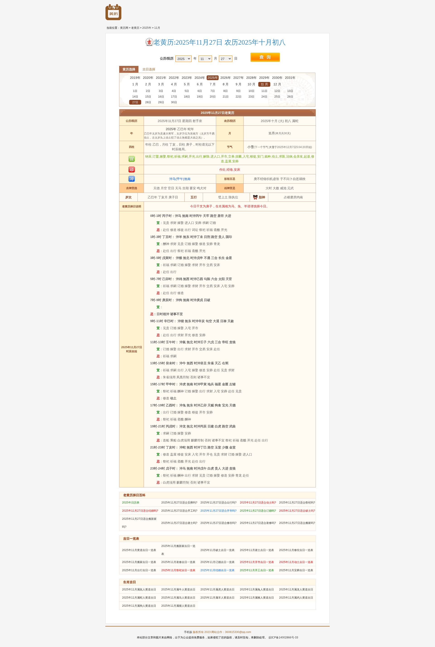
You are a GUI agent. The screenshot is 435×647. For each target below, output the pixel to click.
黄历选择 (129, 69)
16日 (161, 96)
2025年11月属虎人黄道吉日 (217, 589)
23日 (251, 96)
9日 (238, 91)
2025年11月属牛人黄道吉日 (178, 589)
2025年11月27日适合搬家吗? (297, 523)
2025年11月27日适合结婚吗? (140, 510)
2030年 (277, 77)
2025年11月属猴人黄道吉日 (257, 597)
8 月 (226, 84)
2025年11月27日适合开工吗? (179, 510)
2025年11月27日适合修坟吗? (219, 523)
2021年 (161, 77)
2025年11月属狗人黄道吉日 (139, 605)
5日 (187, 91)
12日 (277, 91)
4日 (174, 91)
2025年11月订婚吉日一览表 (217, 562)
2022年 (174, 77)
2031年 (290, 77)
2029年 (264, 77)
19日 (200, 96)
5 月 (187, 84)
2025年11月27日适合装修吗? (258, 523)
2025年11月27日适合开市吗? (219, 510)
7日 (212, 91)
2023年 (187, 77)
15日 (148, 96)
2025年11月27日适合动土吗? (258, 502)
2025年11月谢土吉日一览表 (257, 550)
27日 (135, 102)
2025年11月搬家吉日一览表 (139, 562)
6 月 (200, 84)
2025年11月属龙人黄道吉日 (296, 589)
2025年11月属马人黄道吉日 (178, 597)
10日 (251, 91)
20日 (213, 96)
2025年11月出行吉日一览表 (139, 570)
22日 (239, 96)
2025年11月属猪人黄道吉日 (178, 605)
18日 (187, 96)
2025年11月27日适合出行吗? (219, 502)
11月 (157, 27)
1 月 (135, 84)
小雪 (250, 147)
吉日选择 (149, 69)
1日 (135, 91)
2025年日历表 (130, 502)
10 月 (251, 84)
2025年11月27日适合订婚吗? (258, 510)
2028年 (251, 77)
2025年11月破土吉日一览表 (217, 550)
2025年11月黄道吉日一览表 (139, 550)
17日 (174, 96)
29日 (161, 102)
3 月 (161, 84)
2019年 (135, 77)
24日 (264, 96)
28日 (148, 102)
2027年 (238, 77)
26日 (290, 96)
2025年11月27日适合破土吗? (297, 510)
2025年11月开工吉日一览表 (257, 570)
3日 (161, 91)
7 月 (213, 84)
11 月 (264, 84)
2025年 (146, 27)
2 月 (148, 84)
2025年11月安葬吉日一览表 (296, 570)
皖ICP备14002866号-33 (283, 637)
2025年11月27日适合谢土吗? (179, 523)
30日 (174, 102)
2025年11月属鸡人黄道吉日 (296, 597)
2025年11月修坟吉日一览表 (296, 550)
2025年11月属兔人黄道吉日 (257, 589)
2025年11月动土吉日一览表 (296, 562)
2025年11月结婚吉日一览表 (217, 570)
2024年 (200, 77)
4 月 (174, 84)
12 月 (277, 84)
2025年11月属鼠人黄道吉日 (139, 589)
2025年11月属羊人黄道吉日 (217, 597)
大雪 (271, 147)
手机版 (188, 632)
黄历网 (124, 27)
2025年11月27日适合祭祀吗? (297, 502)
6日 (200, 91)
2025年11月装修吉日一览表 (178, 562)
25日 (277, 96)
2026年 (225, 77)
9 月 (239, 84)
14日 (135, 96)
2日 (148, 91)
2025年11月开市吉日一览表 (257, 562)
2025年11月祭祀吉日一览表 (178, 570)
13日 (290, 91)
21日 (226, 96)
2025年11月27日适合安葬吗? (179, 502)
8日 (225, 91)
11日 (264, 91)
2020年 (148, 77)
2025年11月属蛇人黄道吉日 (139, 597)
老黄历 (135, 27)
